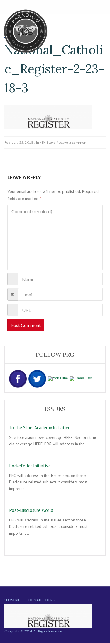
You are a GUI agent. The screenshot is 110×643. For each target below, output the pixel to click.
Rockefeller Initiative (30, 465)
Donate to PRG (41, 600)
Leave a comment (73, 142)
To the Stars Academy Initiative (39, 427)
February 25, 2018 (18, 142)
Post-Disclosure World (31, 510)
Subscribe (13, 600)
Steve (51, 142)
